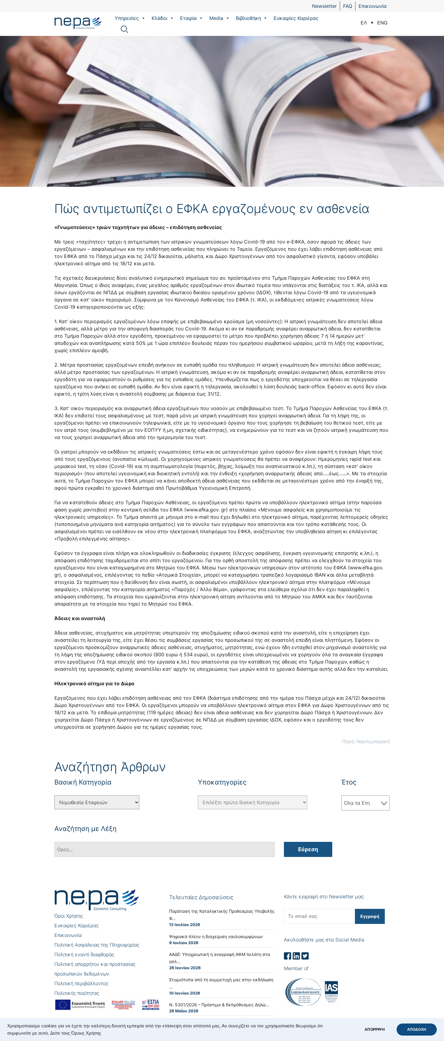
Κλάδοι (159, 18)
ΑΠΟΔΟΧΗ (416, 1029)
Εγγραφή (369, 916)
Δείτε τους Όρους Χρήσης (75, 1033)
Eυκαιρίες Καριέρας (296, 18)
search (124, 29)
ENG (382, 23)
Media (216, 18)
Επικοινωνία (373, 6)
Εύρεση (308, 849)
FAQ (347, 6)
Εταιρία (188, 18)
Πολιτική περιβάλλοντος (81, 983)
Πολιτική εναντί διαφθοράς (84, 954)
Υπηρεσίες (127, 18)
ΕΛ (364, 23)
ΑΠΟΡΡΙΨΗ (374, 1029)
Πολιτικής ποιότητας (76, 993)
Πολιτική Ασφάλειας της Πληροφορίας (96, 945)
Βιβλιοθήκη (248, 18)
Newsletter (324, 6)
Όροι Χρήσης (68, 916)
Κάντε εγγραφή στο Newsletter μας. (324, 896)
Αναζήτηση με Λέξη (85, 828)
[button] (143, 18)
